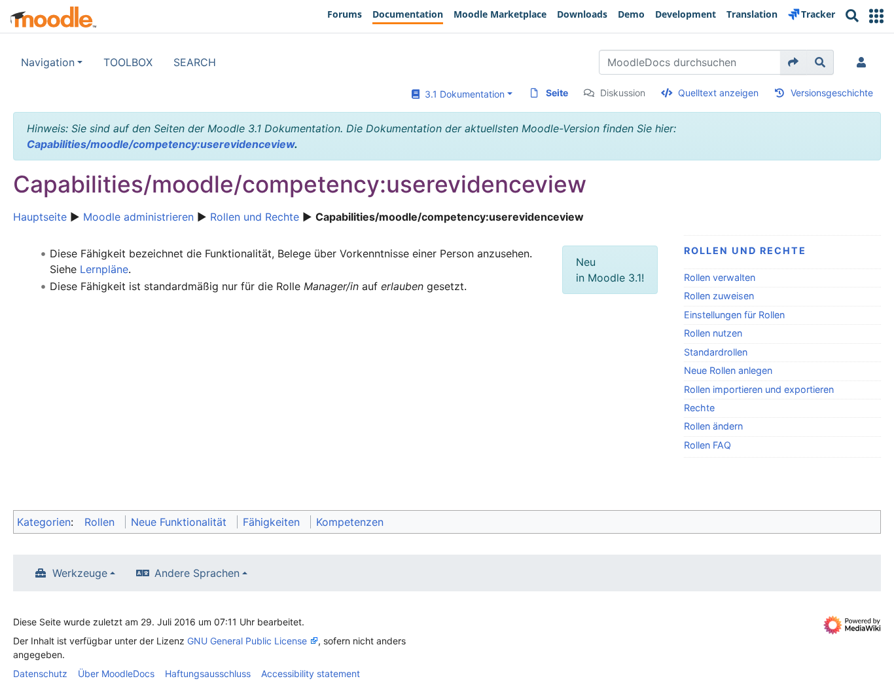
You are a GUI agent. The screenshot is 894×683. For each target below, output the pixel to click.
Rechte (699, 407)
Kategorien (44, 521)
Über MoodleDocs (116, 673)
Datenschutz (40, 673)
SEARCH (194, 62)
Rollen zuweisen (719, 295)
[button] (876, 16)
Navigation (48, 62)
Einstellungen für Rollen (734, 314)
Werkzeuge (79, 573)
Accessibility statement (310, 673)
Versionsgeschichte (832, 92)
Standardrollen (715, 352)
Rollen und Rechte (254, 216)
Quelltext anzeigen (718, 92)
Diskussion (622, 92)
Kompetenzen (350, 521)
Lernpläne (104, 269)
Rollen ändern (713, 426)
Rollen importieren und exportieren (759, 389)
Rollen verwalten (719, 277)
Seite (557, 92)
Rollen (99, 521)
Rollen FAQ (707, 445)
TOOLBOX (127, 62)
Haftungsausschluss (208, 673)
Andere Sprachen (197, 573)
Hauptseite (40, 216)
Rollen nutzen (713, 333)
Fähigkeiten (271, 521)
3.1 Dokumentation (462, 94)
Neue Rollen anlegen (728, 370)
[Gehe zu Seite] (793, 62)
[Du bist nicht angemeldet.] (864, 62)
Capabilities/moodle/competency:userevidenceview (161, 144)
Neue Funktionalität (178, 521)
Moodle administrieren (138, 216)
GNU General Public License (247, 640)
